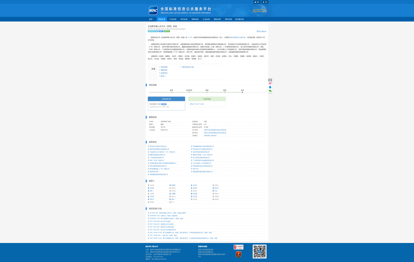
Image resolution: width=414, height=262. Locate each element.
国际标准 (217, 19)
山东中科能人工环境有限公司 (202, 163)
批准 (224, 90)
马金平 (195, 185)
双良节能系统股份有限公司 (158, 166)
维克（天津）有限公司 (157, 160)
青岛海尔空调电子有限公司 (158, 146)
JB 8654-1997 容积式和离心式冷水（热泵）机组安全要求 (168, 213)
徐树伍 (195, 188)
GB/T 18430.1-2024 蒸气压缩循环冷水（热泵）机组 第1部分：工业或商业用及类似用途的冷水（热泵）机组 (183, 238)
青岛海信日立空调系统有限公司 (202, 149)
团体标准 (195, 19)
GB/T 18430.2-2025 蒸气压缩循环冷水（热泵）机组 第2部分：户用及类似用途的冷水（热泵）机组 (181, 232)
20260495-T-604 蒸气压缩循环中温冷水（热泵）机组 (166, 218)
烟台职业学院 (154, 171)
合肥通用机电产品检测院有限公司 (203, 146)
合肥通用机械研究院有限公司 (159, 174)
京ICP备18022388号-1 (159, 259)
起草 (171, 90)
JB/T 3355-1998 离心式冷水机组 (160, 221)
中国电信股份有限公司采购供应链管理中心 (163, 163)
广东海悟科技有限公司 (157, 157)
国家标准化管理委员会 (205, 252)
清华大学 (195, 169)
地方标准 (184, 19)
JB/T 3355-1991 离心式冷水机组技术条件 (163, 230)
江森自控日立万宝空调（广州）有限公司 (162, 152)
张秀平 (152, 199)
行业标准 (172, 19)
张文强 (152, 188)
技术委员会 (239, 19)
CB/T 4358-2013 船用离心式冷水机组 (161, 224)
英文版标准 (262, 31)
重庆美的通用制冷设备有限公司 (159, 149)
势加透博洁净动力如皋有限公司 (202, 166)
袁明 (151, 191)
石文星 (195, 196)
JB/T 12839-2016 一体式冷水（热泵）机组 (163, 235)
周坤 (172, 199)
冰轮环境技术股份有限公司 (201, 152)
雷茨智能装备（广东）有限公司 (159, 169)
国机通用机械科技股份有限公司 (202, 171)
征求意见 (189, 90)
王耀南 (173, 193)
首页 (150, 19)
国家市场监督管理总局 (205, 249)
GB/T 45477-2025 (198, 104)
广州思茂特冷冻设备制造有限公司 (203, 160)
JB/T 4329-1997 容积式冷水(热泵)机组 (162, 227)
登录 (257, 2)
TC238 (189, 37)
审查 (207, 90)
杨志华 (216, 188)
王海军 (152, 196)
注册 (265, 2)
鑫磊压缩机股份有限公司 (157, 155)
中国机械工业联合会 (238, 37)
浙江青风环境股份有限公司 (201, 157)
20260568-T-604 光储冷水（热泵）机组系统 (163, 216)
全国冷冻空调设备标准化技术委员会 (215, 130)
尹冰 (215, 191)
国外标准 (228, 19)
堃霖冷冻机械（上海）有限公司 (202, 155)
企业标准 (206, 19)
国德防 (173, 185)
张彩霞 (195, 193)
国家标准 (161, 19)
